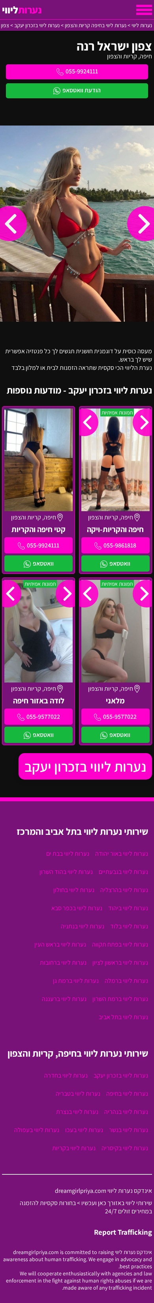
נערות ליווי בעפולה (36, 1130)
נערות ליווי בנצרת (77, 1112)
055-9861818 (119, 545)
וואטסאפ (119, 563)
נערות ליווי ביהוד (128, 908)
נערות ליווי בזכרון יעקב (85, 766)
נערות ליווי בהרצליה (124, 890)
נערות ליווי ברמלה (126, 981)
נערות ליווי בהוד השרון (66, 872)
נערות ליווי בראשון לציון (120, 962)
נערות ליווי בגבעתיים (123, 872)
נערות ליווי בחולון (73, 890)
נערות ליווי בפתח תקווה (120, 944)
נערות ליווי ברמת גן (76, 981)
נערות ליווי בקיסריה (124, 1148)
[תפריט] (144, 10)
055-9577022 (120, 716)
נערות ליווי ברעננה (64, 999)
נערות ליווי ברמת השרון (120, 999)
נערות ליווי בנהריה (126, 1112)
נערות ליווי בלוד (129, 926)
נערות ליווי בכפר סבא (76, 908)
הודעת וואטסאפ (81, 90)
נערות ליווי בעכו (84, 1130)
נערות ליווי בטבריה (78, 1093)
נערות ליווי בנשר (128, 1130)
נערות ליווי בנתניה (82, 926)
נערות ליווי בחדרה (66, 1075)
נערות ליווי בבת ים (67, 853)
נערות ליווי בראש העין (60, 944)
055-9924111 (82, 71)
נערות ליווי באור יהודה (121, 853)
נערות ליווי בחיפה (127, 1093)
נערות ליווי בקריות (74, 1148)
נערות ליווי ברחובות (63, 962)
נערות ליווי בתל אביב (123, 1017)
